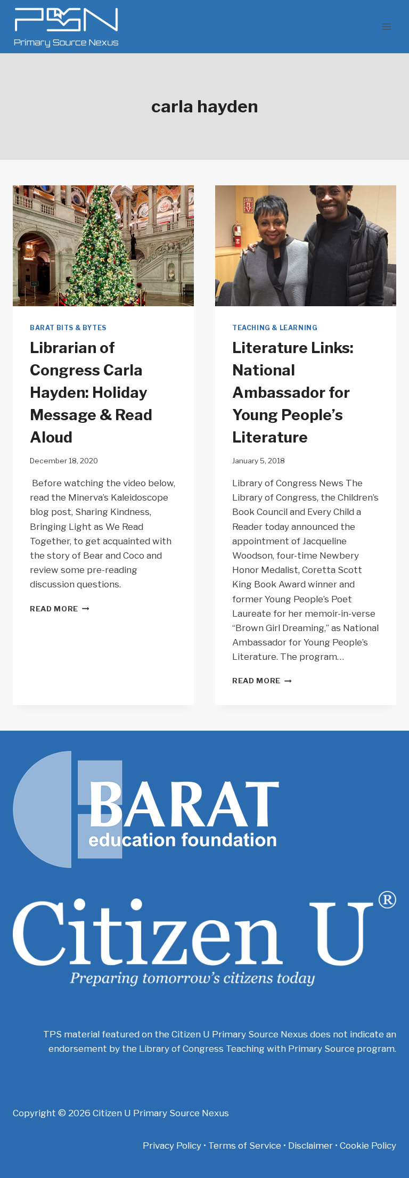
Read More (59, 608)
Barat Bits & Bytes (68, 328)
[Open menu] (386, 26)
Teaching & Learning (274, 328)
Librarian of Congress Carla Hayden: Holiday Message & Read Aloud (91, 392)
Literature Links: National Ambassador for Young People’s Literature (293, 392)
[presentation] (103, 245)
